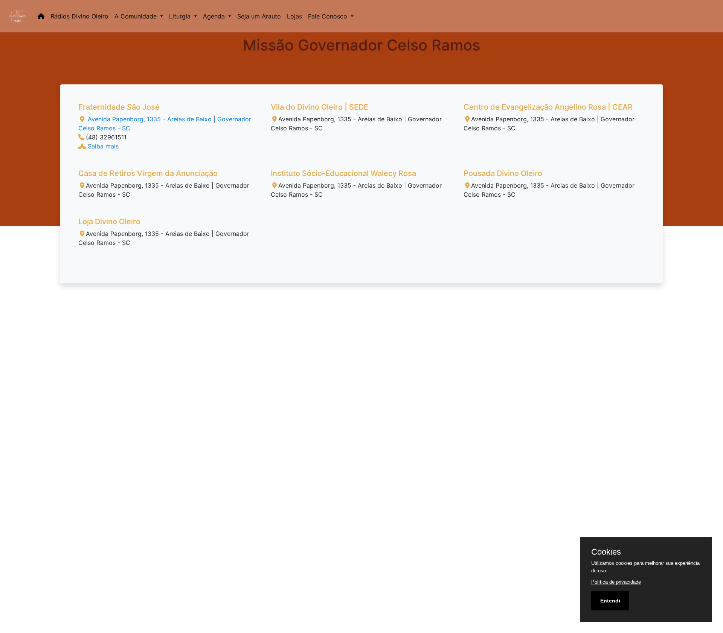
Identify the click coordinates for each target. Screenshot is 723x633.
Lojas (294, 16)
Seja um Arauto (259, 16)
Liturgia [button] (180, 16)
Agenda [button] (215, 16)
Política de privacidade (616, 582)
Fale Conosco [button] (328, 16)
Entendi (610, 601)
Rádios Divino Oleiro (79, 16)
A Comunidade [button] (136, 16)
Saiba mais (102, 146)
